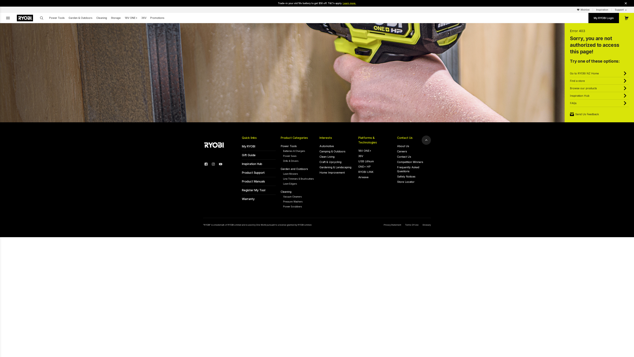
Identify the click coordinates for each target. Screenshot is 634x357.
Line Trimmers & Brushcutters (298, 178)
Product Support (253, 172)
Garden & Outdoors (80, 18)
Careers (402, 151)
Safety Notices (406, 176)
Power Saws (290, 156)
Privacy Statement (392, 225)
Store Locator (406, 181)
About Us (403, 146)
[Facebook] (206, 164)
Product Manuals (253, 181)
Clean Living (327, 156)
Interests (325, 137)
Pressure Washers (293, 201)
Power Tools (57, 18)
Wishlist (585, 9)
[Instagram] (213, 164)
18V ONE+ (131, 18)
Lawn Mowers (290, 173)
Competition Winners (410, 162)
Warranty (248, 199)
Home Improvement (332, 172)
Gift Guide (249, 155)
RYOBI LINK (365, 172)
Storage (116, 18)
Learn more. (349, 3)
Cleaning (101, 18)
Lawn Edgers (290, 183)
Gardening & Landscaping (335, 167)
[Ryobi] (25, 18)
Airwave (363, 177)
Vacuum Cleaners (292, 196)
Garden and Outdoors (294, 169)
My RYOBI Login (604, 18)
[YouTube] (220, 164)
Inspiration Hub (252, 164)
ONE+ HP (364, 166)
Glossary (427, 225)
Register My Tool (253, 190)
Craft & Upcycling (330, 162)
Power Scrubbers (292, 206)
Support (619, 9)
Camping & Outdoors (332, 151)
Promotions (157, 18)
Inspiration (602, 9)
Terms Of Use (412, 225)
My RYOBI (248, 146)
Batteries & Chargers (294, 151)
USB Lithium (366, 161)
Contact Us (405, 137)
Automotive (326, 146)
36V (143, 18)
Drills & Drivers (291, 160)
